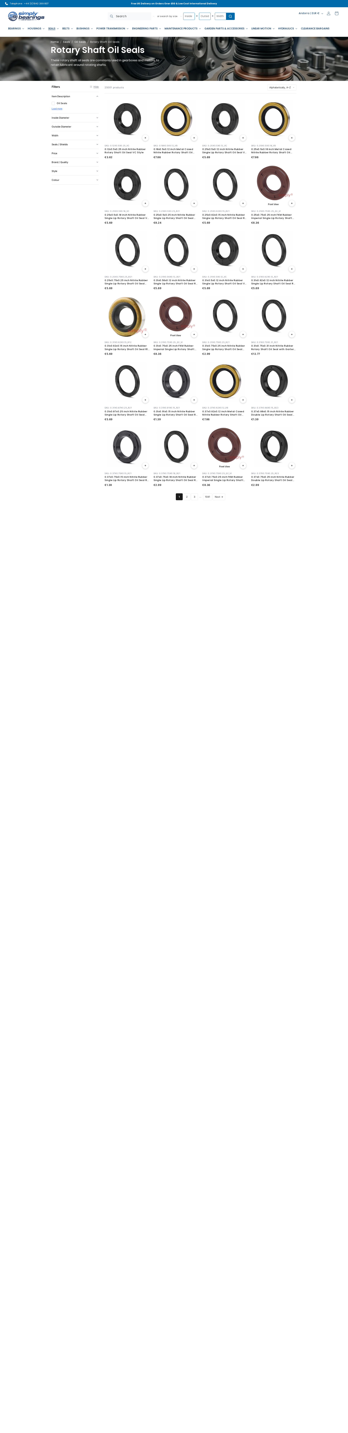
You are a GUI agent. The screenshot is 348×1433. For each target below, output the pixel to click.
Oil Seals (80, 42)
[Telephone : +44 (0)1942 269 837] (6, 3)
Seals (66, 42)
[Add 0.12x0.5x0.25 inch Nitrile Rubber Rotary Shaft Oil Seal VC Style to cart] (145, 138)
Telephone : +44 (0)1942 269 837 (29, 3)
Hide (96, 86)
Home (55, 42)
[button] (16, 28)
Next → (219, 496)
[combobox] (129, 16)
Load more (57, 108)
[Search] (112, 16)
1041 (207, 496)
